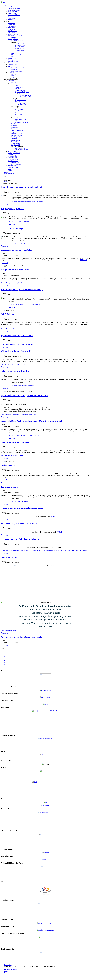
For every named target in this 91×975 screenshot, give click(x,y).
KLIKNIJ (29, 344)
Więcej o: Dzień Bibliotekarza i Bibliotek (12, 455)
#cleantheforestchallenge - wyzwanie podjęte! (21, 187)
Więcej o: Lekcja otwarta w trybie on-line (23, 385)
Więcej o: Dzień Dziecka (8, 329)
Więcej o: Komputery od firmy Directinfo (12, 283)
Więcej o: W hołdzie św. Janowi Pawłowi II (13, 364)
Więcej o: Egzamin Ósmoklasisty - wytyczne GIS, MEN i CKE (18, 414)
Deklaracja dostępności (10, 969)
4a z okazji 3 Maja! (9, 487)
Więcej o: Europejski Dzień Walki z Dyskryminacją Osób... (26, 435)
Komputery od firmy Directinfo (15, 270)
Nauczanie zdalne (9, 557)
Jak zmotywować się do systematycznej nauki (21, 637)
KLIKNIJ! (83, 260)
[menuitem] (5, 5)
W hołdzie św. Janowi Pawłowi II (16, 351)
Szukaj (3, 177)
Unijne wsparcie (8, 465)
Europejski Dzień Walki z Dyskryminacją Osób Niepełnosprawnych (31, 421)
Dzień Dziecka (7, 314)
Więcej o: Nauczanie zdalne (8, 630)
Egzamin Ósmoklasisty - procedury (17, 335)
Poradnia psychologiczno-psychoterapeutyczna (22, 508)
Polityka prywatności (10, 972)
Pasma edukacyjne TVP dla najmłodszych (20, 539)
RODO (6, 971)
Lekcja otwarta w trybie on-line (15, 371)
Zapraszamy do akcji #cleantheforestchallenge (22, 289)
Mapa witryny (8, 965)
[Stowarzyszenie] (45, 846)
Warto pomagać (16, 228)
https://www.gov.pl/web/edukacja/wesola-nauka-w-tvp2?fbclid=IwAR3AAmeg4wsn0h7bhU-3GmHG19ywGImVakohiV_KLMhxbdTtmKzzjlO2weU (45, 550)
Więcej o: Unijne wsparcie (8, 480)
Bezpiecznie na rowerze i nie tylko (16, 250)
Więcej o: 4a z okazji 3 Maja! (20, 501)
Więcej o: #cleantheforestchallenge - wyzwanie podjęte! (27, 201)
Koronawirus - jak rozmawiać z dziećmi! (19, 523)
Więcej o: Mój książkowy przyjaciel (19, 221)
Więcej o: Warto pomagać (19, 243)
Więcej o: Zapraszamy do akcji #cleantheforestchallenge (25, 304)
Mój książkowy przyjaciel (12, 208)
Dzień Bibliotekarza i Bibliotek (15, 442)
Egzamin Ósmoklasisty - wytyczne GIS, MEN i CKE (24, 395)
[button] (4, 205)
